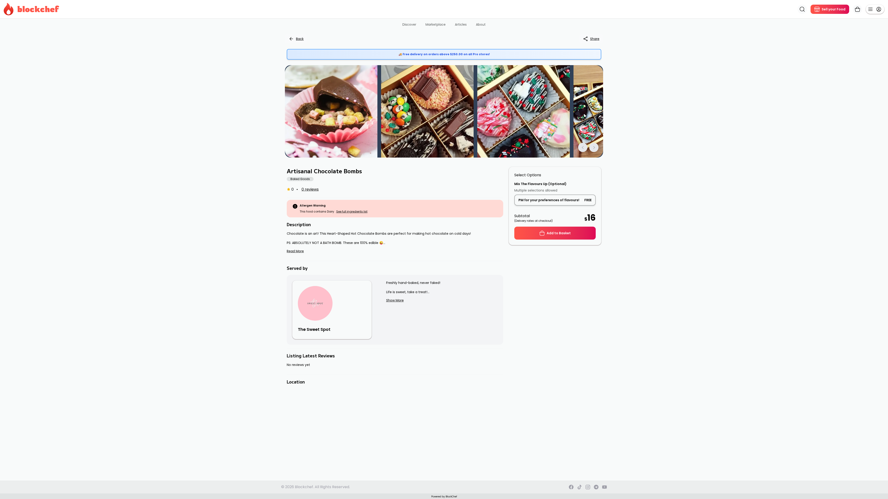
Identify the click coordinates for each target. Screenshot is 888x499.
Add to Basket (559, 233)
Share (594, 39)
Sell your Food (833, 9)
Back (300, 39)
